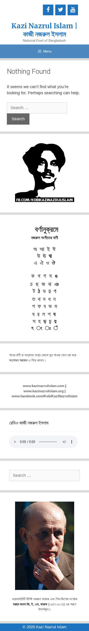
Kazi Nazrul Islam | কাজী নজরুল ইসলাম (44, 29)
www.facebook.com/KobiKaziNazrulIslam (44, 396)
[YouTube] (73, 10)
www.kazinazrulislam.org (44, 391)
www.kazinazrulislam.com (43, 386)
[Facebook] (48, 10)
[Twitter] (60, 10)
